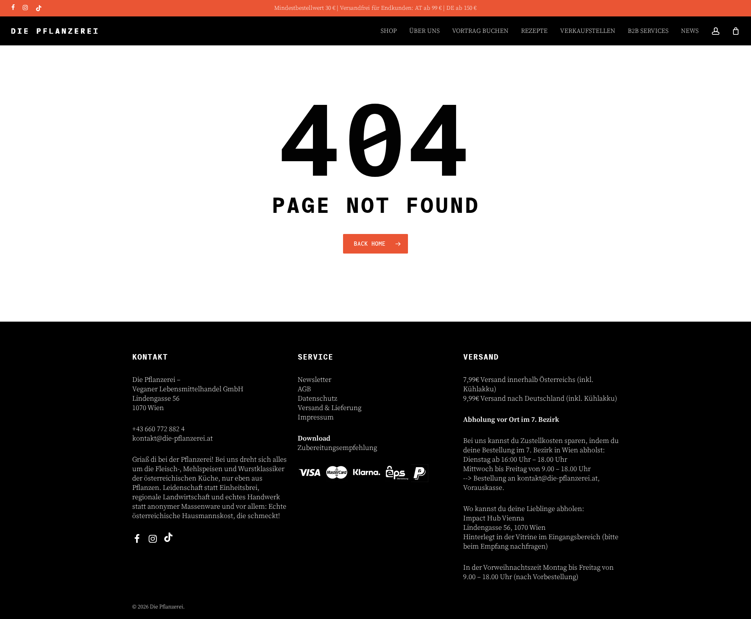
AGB (304, 389)
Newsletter (314, 379)
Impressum (316, 417)
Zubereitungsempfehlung (337, 447)
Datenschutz (317, 398)
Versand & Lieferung (329, 407)
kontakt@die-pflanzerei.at (172, 438)
